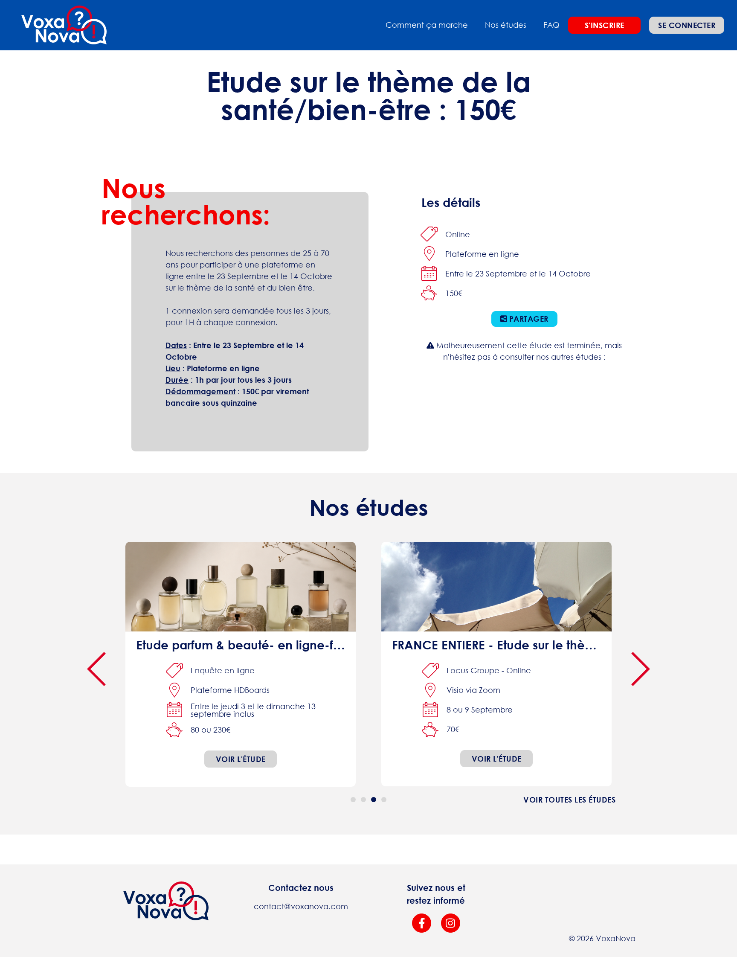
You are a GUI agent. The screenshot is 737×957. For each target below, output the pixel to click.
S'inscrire (604, 25)
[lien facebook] (421, 923)
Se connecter (686, 25)
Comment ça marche (427, 24)
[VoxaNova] (64, 25)
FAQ (551, 24)
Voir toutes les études (569, 799)
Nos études (505, 24)
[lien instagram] (450, 923)
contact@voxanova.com (301, 906)
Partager (527, 318)
